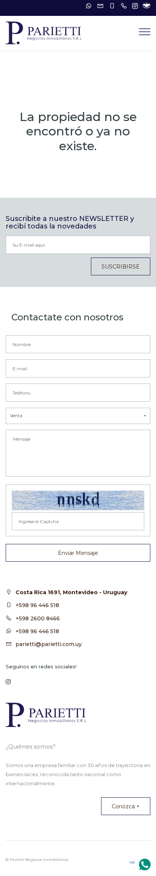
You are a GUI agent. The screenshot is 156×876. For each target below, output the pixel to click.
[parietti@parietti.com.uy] (98, 6)
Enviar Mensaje (78, 553)
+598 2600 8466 (38, 618)
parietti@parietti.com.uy (49, 644)
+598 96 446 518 (37, 605)
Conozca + (126, 806)
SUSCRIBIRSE (120, 266)
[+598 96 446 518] (86, 6)
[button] (78, 416)
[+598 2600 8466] (122, 6)
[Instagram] (133, 6)
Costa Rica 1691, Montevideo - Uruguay (71, 592)
